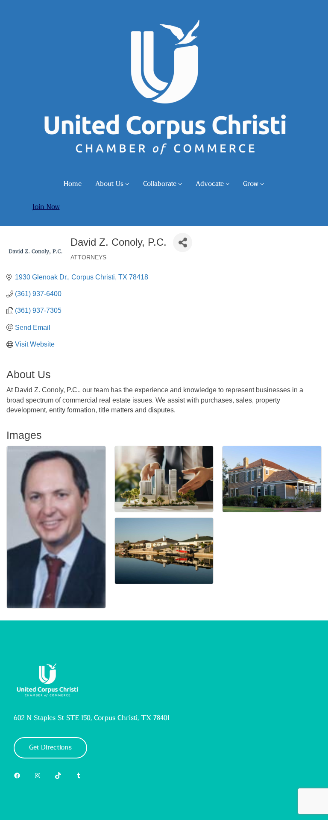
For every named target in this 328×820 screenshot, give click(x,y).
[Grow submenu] (262, 183)
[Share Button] (182, 242)
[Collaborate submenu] (180, 183)
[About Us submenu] (127, 183)
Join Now (46, 206)
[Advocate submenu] (227, 183)
